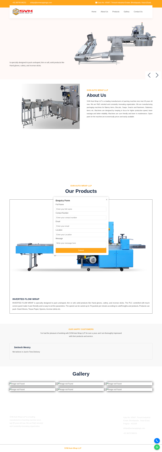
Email (58, 221)
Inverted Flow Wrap (90, 417)
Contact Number (62, 213)
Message (59, 238)
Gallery (126, 12)
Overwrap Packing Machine (93, 434)
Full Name (60, 204)
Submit (81, 250)
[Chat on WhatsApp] (157, 447)
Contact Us (138, 12)
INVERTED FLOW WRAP (25, 299)
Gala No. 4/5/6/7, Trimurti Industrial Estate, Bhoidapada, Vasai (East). (124, 3)
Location (59, 230)
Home (94, 12)
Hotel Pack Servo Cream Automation (96, 426)
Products (115, 12)
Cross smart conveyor (90, 430)
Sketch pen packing (90, 422)
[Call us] (157, 440)
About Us (104, 12)
